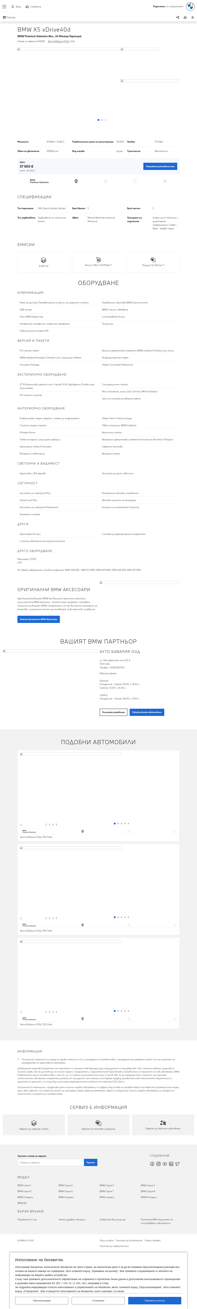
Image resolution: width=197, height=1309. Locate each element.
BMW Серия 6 (66, 1191)
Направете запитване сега (160, 166)
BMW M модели (149, 1197)
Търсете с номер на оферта (31, 1156)
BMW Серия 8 (148, 1191)
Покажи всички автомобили (147, 712)
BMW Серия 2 (66, 1185)
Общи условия (106, 1240)
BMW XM (21, 1203)
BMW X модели (66, 1197)
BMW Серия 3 (107, 1185)
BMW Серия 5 (24, 1191)
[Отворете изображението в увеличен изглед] (67, 85)
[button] (4, 7)
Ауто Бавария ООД (58, 41)
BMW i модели (107, 1197)
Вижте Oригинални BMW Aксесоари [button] (38, 619)
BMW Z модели (25, 1197)
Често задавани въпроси (72, 1219)
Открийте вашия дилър (113, 1219)
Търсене (91, 1162)
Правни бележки (153, 1240)
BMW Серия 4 (148, 1185)
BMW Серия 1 (24, 1185)
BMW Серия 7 (107, 1191)
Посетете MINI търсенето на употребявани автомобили (157, 1221)
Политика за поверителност (114, 1246)
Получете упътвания (113, 712)
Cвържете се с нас (27, 1219)
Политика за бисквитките (129, 1240)
